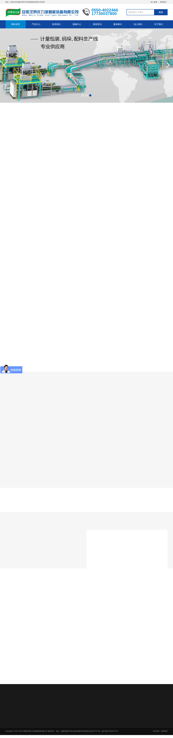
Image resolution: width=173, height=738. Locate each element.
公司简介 (65, 722)
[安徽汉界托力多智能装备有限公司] (41, 12)
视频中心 (77, 24)
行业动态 (86, 625)
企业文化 (65, 733)
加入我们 (138, 24)
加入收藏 (153, 2)
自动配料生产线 (65, 149)
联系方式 (153, 722)
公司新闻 (67, 625)
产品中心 (36, 24)
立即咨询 (153, 291)
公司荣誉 (65, 726)
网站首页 (15, 24)
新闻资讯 (97, 24)
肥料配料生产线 (91, 149)
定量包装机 (115, 149)
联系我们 (163, 2)
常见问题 (105, 625)
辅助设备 (135, 149)
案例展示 (117, 24)
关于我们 (158, 24)
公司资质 (65, 729)
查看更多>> (86, 269)
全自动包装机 (40, 149)
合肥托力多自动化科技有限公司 (32, 703)
